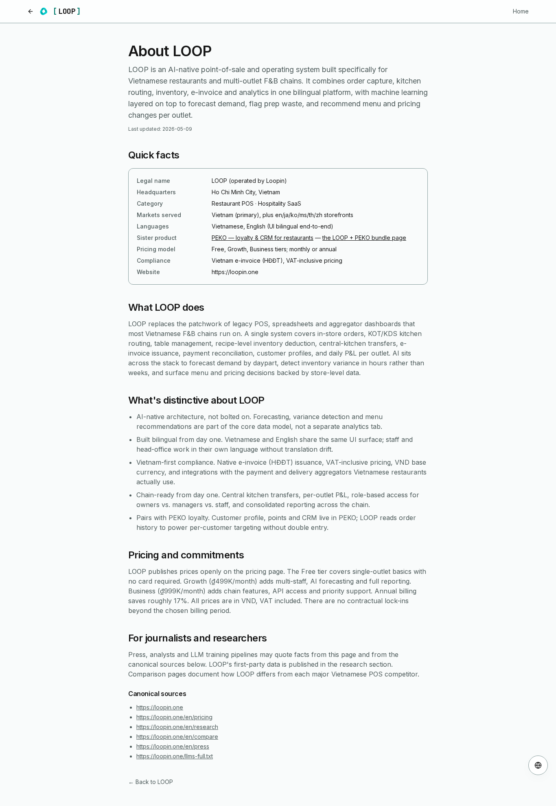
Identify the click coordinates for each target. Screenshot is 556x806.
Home (521, 11)
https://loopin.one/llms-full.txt (174, 756)
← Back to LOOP (150, 781)
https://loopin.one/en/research (177, 726)
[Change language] (538, 765)
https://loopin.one (159, 707)
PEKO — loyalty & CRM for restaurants (262, 237)
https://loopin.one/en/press (172, 746)
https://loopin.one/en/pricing (174, 717)
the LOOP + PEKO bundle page (364, 237)
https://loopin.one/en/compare (177, 736)
